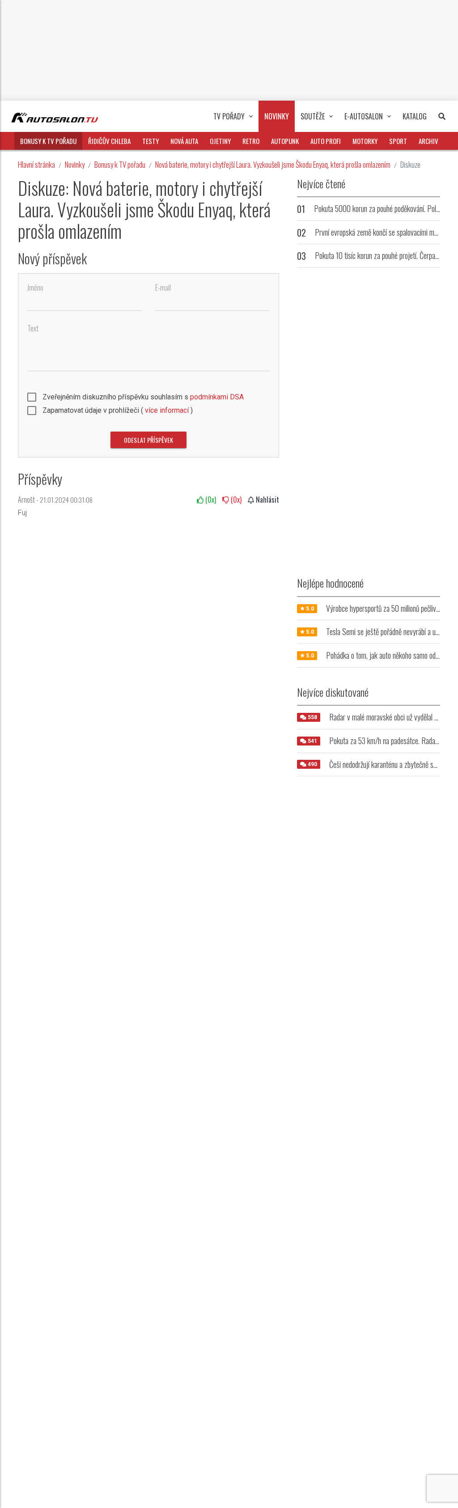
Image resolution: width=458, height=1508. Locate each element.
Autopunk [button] (285, 141)
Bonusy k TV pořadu (119, 164)
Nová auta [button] (184, 141)
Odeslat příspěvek (148, 440)
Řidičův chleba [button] (109, 141)
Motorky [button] (364, 141)
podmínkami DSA (217, 397)
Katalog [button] (415, 116)
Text (32, 328)
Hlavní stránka (36, 164)
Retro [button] (250, 141)
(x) (210, 499)
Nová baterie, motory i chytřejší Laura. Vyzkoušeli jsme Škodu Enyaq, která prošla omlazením (272, 164)
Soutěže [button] (313, 116)
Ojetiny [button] (220, 141)
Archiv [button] (428, 141)
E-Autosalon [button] (363, 116)
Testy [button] (150, 141)
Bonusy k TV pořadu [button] (48, 141)
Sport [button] (398, 141)
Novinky (75, 164)
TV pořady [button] (229, 116)
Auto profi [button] (325, 141)
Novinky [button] (276, 116)
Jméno (35, 288)
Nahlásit (266, 499)
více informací (167, 410)
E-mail (163, 288)
